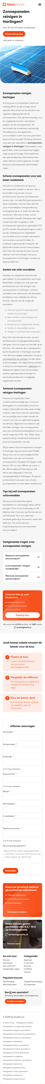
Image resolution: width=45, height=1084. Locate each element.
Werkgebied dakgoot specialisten (16, 1030)
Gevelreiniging (8, 981)
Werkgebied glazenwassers (14, 1067)
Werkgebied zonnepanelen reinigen (17, 1026)
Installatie (28, 969)
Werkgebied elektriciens (12, 1064)
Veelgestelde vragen (11, 969)
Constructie (28, 963)
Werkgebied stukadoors (12, 1075)
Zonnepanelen (30, 984)
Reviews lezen (13, 943)
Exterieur (27, 966)
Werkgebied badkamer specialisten (17, 1060)
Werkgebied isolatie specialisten (16, 1052)
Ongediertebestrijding (33, 981)
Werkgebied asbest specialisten (16, 1045)
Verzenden (10, 870)
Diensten (6, 960)
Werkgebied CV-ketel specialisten (16, 1049)
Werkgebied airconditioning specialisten (19, 1034)
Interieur (27, 972)
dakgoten (33, 366)
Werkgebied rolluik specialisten (15, 1071)
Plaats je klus (22, 615)
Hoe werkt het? (9, 966)
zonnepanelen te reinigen (15, 359)
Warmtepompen (10, 984)
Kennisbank (7, 963)
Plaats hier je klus (14, 34)
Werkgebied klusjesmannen (14, 1079)
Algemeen (28, 960)
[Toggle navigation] (39, 4)
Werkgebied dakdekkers (12, 1041)
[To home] (14, 4)
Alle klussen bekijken (17, 912)
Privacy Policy (8, 1022)
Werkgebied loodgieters (13, 1056)
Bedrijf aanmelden (15, 1001)
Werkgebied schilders (24, 1022)
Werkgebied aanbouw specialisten (17, 1037)
